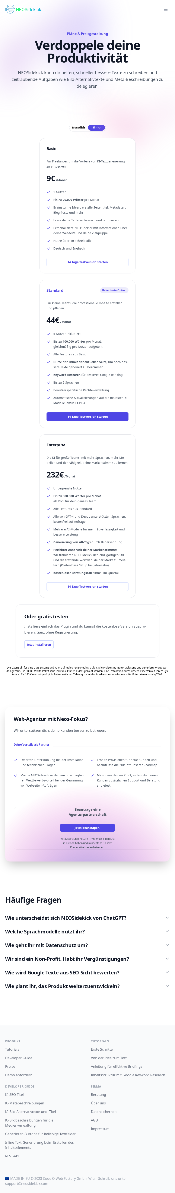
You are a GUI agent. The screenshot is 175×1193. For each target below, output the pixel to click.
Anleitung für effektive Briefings (116, 1066)
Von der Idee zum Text (109, 1058)
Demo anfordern (18, 1075)
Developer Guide (18, 1058)
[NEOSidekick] (23, 9)
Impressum (100, 1128)
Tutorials (12, 1049)
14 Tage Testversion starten (87, 262)
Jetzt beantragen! (87, 828)
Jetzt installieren (39, 644)
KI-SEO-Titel (14, 1094)
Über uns (98, 1103)
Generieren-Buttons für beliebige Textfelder (40, 1134)
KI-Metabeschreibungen (24, 1103)
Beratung (98, 1094)
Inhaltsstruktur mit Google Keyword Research (128, 1075)
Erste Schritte (102, 1049)
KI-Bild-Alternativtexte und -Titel (30, 1111)
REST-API (12, 1156)
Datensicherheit (104, 1111)
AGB (94, 1120)
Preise (10, 1066)
